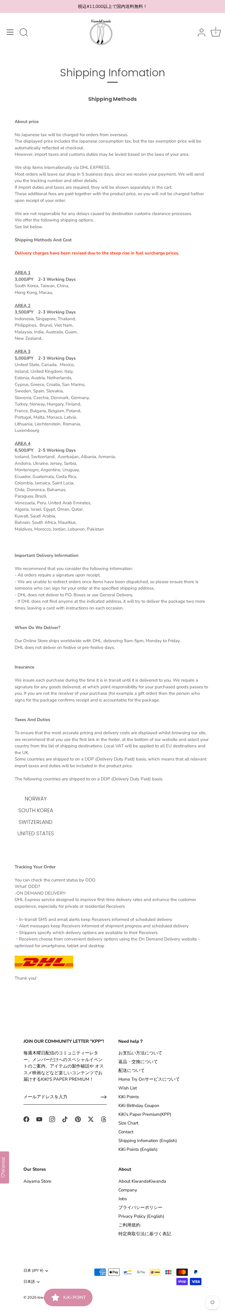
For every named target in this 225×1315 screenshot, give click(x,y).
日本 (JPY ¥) (33, 1271)
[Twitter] (91, 1119)
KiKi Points (128, 1097)
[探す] (23, 33)
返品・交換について (138, 1062)
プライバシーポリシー (140, 1207)
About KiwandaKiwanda (142, 1181)
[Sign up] (104, 1097)
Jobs (122, 1199)
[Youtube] (39, 1119)
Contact (125, 1132)
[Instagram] (52, 1119)
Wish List (127, 1088)
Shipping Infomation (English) (147, 1141)
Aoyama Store (37, 1181)
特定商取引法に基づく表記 (144, 1234)
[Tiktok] (65, 1119)
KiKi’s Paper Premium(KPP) (144, 1114)
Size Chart (128, 1123)
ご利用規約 (129, 1225)
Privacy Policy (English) (141, 1216)
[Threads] (104, 1119)
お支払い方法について (140, 1053)
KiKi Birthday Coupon (138, 1105)
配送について (131, 1070)
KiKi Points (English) (138, 1149)
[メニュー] (10, 32)
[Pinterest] (78, 1119)
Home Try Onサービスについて (149, 1079)
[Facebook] (26, 1119)
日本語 (29, 1282)
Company (127, 1190)
